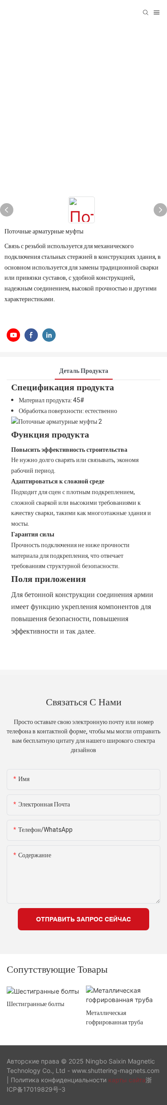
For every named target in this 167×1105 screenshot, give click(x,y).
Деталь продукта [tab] (83, 371)
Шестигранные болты (35, 1003)
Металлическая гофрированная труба (114, 1017)
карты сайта (127, 1080)
